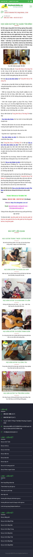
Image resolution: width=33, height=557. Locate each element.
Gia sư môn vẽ (16, 462)
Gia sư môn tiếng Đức (16, 533)
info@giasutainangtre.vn (11, 432)
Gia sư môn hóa (16, 450)
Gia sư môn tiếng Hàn (16, 525)
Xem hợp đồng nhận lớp (16, 483)
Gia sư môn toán (16, 442)
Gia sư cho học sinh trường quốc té (16, 466)
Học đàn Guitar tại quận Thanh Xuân (16, 331)
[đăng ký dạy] (12, 6)
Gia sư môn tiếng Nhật (16, 545)
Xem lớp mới (16, 494)
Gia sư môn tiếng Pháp (16, 521)
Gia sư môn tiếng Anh (16, 517)
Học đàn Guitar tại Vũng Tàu (16, 362)
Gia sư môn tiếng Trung (16, 529)
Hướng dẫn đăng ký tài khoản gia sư (16, 498)
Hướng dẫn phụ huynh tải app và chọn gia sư (16, 502)
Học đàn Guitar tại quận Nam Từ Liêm (16, 300)
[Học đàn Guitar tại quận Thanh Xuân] (16, 319)
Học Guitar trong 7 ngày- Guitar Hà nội (16, 238)
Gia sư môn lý (16, 446)
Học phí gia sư (16, 486)
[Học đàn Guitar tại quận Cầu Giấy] (16, 257)
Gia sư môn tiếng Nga (16, 506)
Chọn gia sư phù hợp (16, 490)
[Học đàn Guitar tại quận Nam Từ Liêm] (16, 288)
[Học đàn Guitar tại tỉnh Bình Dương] (16, 381)
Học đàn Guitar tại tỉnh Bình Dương (16, 393)
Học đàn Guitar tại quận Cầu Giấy (16, 269)
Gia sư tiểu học (16, 454)
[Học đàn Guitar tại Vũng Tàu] (16, 350)
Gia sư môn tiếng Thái (16, 537)
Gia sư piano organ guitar (16, 469)
